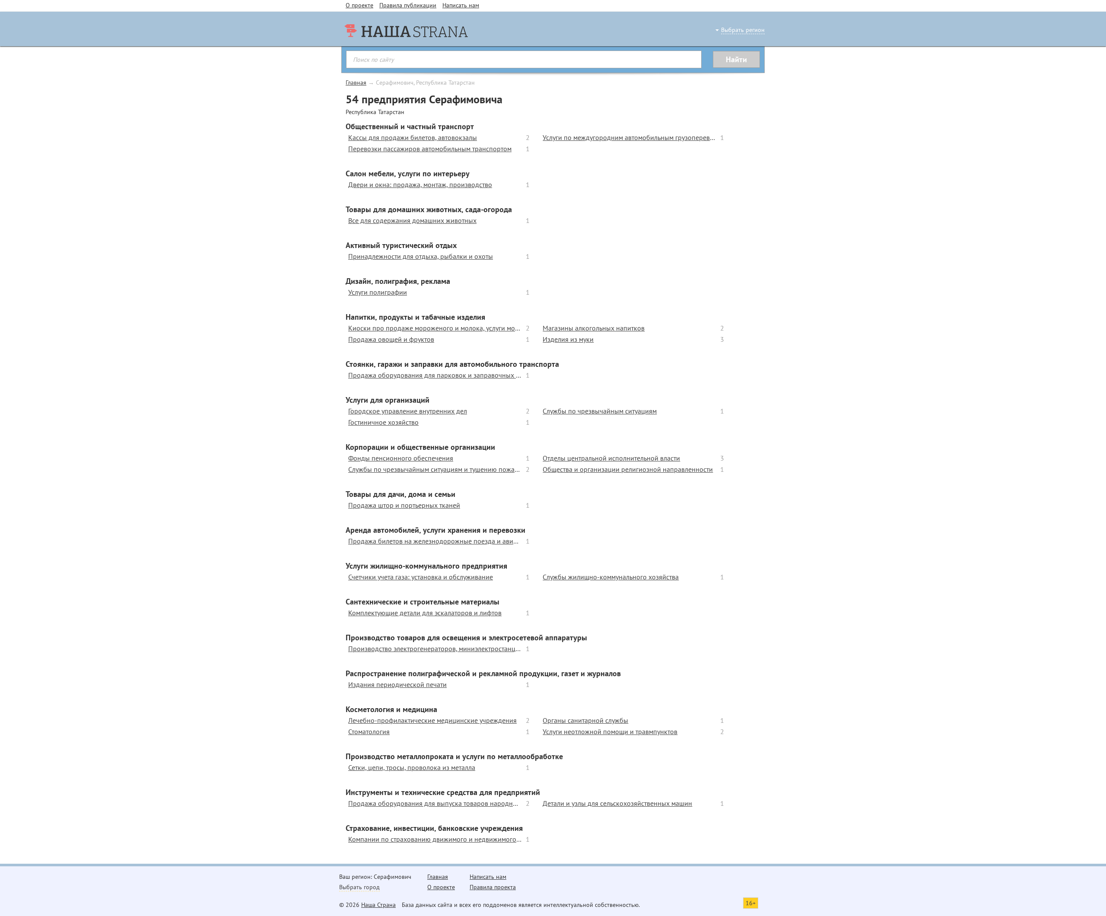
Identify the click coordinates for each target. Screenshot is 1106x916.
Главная (356, 82)
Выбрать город (359, 887)
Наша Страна (378, 905)
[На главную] (406, 47)
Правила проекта (493, 887)
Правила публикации (407, 5)
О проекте (359, 5)
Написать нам (460, 5)
